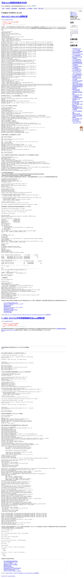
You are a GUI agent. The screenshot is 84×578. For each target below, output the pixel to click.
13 (75, 30)
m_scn (11, 314)
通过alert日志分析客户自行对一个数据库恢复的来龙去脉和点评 (12, 568)
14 (76, 30)
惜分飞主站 (41, 8)
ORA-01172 (19, 314)
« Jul (71, 35)
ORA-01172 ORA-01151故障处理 (14, 16)
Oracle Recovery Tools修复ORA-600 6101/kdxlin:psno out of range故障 (13, 303)
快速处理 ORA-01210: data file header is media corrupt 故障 (76, 78)
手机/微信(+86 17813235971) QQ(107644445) (8, 323)
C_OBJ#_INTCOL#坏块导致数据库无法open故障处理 (23, 318)
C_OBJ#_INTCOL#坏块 (17, 573)
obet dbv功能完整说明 (76, 59)
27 (75, 33)
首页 (3, 8)
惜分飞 (4, 326)
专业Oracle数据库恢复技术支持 (14, 3)
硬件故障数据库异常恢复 (7, 306)
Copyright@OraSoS (11, 576)
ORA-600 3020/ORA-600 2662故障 (8, 567)
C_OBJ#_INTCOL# (8, 573)
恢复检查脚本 (14, 8)
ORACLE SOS (4, 576)
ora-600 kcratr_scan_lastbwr (7, 305)
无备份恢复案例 (22, 8)
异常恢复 (8, 8)
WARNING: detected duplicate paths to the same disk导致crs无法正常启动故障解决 (77, 115)
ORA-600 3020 (35, 314)
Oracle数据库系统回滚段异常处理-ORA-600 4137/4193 (77, 99)
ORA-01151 (14, 314)
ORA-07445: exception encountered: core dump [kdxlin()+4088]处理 (13, 307)
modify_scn (7, 314)
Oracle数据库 (29, 8)
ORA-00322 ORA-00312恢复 (8, 312)
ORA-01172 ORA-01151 (27, 314)
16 (70, 32)
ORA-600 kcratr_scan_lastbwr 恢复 (8, 304)
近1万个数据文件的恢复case (7, 311)
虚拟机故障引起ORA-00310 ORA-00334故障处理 (10, 309)
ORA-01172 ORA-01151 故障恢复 (8, 310)
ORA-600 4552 (41, 314)
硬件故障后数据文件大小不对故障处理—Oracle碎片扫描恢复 (77, 108)
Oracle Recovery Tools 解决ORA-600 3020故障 (10, 563)
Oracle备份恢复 (47, 314)
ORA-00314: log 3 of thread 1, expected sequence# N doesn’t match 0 (77, 81)
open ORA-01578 (29, 573)
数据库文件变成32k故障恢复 (8, 566)
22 (77, 32)
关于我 (35, 8)
